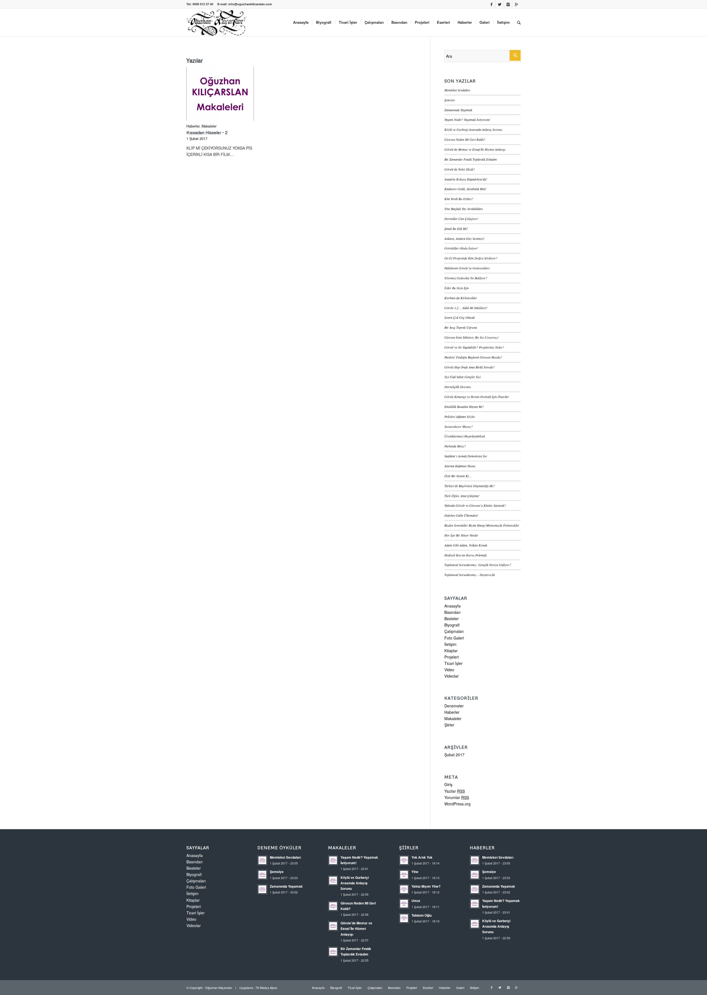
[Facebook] (491, 4)
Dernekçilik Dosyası (457, 386)
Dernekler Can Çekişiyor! (461, 218)
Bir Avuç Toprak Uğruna (460, 327)
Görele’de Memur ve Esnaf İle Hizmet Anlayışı (474, 149)
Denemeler (454, 706)
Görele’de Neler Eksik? (459, 169)
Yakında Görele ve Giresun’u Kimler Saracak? (475, 505)
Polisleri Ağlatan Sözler (459, 416)
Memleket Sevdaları (457, 90)
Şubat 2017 (454, 754)
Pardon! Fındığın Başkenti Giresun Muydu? (473, 357)
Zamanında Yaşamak (458, 110)
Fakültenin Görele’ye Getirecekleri (466, 268)
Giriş (448, 784)
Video (449, 669)
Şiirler (449, 725)
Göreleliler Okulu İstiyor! (461, 248)
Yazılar (454, 791)
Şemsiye (449, 100)
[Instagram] (508, 4)
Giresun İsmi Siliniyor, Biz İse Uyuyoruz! (471, 337)
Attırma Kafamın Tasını (459, 466)
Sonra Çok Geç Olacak (459, 317)
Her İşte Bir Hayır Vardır (461, 535)
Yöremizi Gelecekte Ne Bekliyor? (465, 278)
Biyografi (452, 625)
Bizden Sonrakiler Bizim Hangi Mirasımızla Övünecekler (481, 525)
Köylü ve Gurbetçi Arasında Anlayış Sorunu (473, 129)
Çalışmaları (454, 631)
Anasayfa (452, 606)
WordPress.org (457, 803)
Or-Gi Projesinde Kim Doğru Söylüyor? (470, 258)
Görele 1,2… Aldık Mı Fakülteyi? (465, 308)
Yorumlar (456, 797)
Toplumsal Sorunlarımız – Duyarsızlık (469, 574)
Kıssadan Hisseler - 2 (207, 132)
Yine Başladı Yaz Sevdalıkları (463, 208)
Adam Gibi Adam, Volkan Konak (465, 545)
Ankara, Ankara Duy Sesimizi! (464, 238)
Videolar (451, 676)
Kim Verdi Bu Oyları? (458, 199)
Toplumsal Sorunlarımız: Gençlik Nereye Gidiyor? (477, 564)
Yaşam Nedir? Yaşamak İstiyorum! (467, 119)
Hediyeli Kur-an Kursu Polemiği (465, 555)
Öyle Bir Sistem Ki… (458, 476)
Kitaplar (451, 650)
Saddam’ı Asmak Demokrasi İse (465, 456)
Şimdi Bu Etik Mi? (456, 228)
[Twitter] (500, 4)
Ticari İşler (453, 663)
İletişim (450, 644)
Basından (452, 612)
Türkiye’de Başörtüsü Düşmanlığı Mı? (469, 486)
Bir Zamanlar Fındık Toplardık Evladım (470, 159)
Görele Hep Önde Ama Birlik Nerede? (469, 367)
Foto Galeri (454, 638)
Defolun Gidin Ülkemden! (461, 515)
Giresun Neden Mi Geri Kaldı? (464, 139)
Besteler (451, 618)
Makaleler (209, 126)
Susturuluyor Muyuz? (458, 426)
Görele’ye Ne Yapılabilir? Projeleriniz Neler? (474, 347)
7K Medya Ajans (266, 987)
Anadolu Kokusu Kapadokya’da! (465, 179)
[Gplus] (516, 4)
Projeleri (451, 657)
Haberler (192, 126)
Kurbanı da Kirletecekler (460, 298)
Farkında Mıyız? (455, 446)
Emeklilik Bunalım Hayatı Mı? (464, 406)
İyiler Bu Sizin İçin (456, 288)
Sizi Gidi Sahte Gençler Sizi (462, 377)
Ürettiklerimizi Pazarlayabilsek (464, 436)
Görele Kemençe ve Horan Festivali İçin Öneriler (476, 396)
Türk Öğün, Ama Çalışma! (461, 495)
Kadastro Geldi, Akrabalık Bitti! (465, 189)
